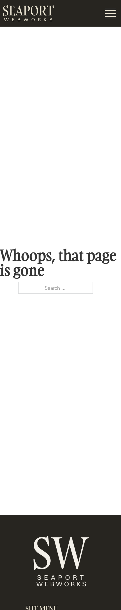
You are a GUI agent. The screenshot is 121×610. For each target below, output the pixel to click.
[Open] (110, 13)
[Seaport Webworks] (28, 13)
